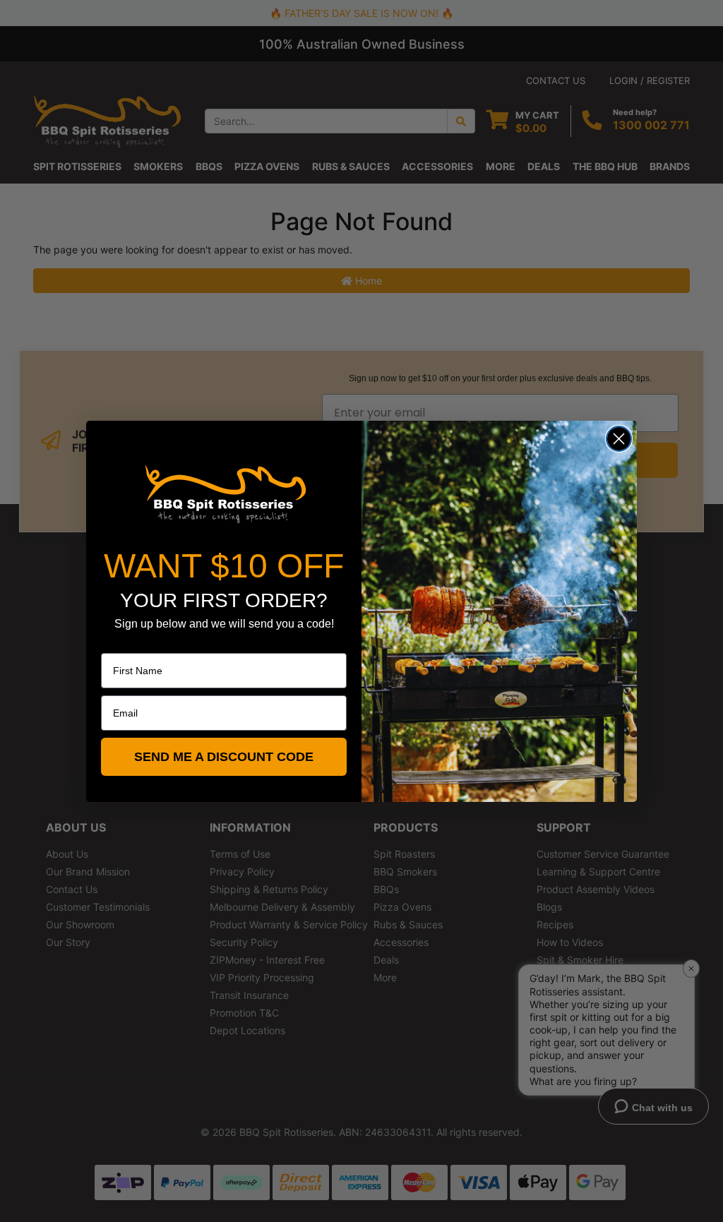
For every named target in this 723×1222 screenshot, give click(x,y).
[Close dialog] (619, 438)
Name (114, 643)
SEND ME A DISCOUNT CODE (223, 757)
